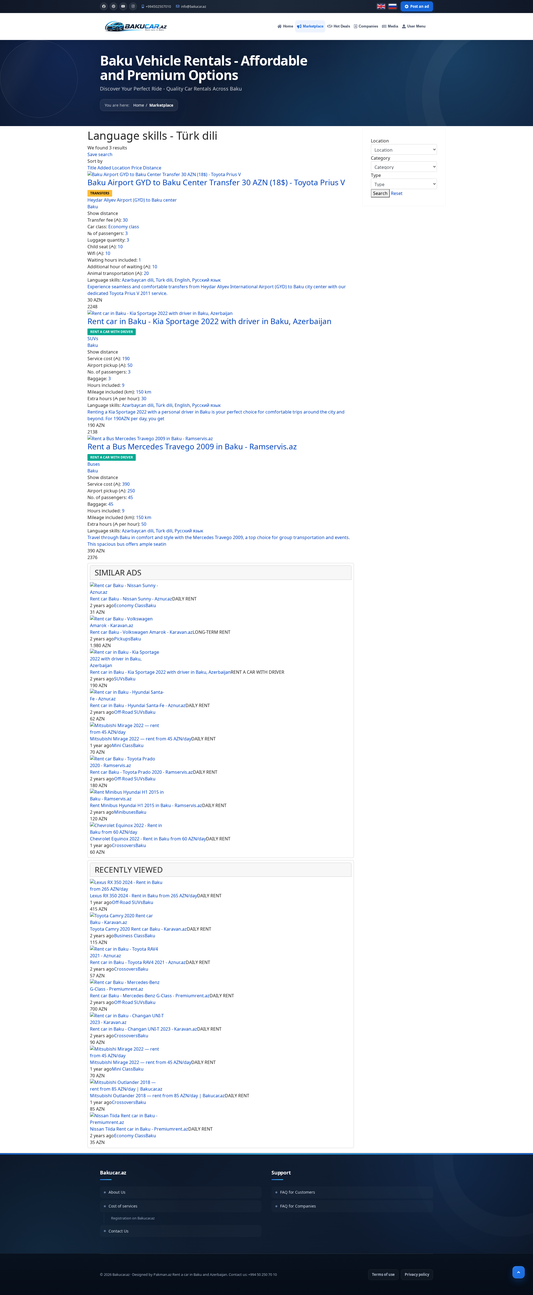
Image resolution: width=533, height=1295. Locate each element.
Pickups (122, 639)
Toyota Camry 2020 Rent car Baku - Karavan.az (138, 929)
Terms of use (383, 1274)
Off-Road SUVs (129, 712)
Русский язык (206, 280)
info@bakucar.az (193, 6)
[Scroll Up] (518, 1272)
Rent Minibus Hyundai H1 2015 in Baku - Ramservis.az (146, 805)
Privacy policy (417, 1274)
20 (146, 273)
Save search (99, 154)
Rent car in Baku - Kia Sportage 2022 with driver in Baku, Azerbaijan (209, 321)
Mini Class (122, 745)
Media (393, 26)
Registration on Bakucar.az (133, 1218)
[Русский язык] (392, 6)
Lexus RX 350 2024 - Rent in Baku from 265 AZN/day (143, 896)
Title (92, 168)
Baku (92, 207)
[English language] (381, 6)
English (182, 280)
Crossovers (123, 845)
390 (126, 484)
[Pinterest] (113, 6)
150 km (143, 392)
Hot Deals (342, 26)
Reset (397, 193)
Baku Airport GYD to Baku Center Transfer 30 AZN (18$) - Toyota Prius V (216, 182)
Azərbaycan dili (138, 280)
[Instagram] (133, 6)
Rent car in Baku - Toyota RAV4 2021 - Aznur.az (138, 962)
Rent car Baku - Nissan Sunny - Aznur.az (131, 599)
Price (137, 168)
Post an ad (419, 6)
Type (376, 175)
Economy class (123, 227)
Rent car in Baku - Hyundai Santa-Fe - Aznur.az (137, 705)
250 (131, 491)
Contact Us (119, 1231)
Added (104, 168)
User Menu (416, 26)
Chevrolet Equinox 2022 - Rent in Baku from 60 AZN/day (148, 839)
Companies (368, 26)
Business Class (129, 936)
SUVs (92, 338)
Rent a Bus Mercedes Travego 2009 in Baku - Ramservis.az (192, 446)
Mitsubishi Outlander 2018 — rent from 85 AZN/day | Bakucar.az (157, 1096)
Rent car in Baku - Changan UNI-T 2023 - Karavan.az (143, 1029)
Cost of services (123, 1206)
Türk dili (164, 280)
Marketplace (313, 26)
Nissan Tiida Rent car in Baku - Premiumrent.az (139, 1129)
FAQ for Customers (297, 1192)
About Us (117, 1192)
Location (121, 168)
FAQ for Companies (298, 1206)
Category (380, 158)
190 (126, 358)
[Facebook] (104, 6)
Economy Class (129, 605)
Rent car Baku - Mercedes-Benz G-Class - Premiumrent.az (150, 996)
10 (120, 247)
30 (125, 220)
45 (130, 497)
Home (288, 26)
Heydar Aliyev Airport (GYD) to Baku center (132, 200)
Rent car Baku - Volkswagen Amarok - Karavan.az (141, 632)
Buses (93, 464)
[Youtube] (123, 6)
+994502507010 (158, 6)
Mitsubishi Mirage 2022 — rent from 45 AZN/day (140, 739)
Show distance (102, 213)
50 (129, 365)
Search (380, 193)
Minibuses (125, 812)
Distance (152, 168)
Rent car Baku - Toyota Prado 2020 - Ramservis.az (141, 772)
